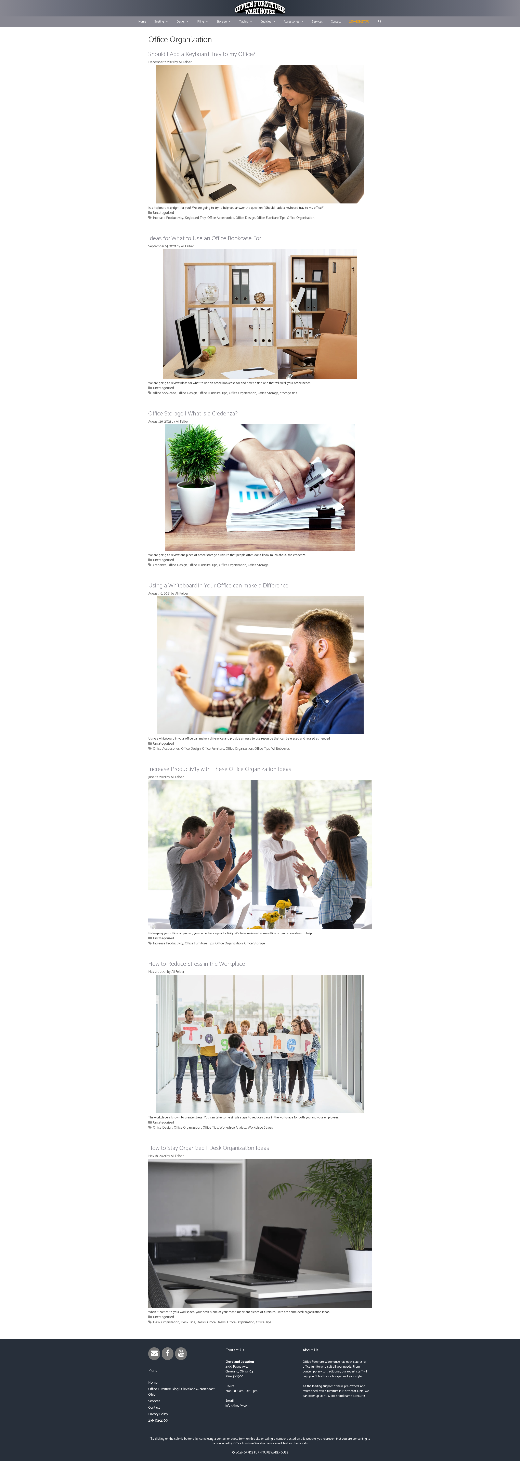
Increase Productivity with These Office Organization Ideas (219, 769)
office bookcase (164, 393)
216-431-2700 (359, 21)
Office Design (245, 218)
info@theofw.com (237, 1405)
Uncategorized (163, 213)
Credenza (159, 565)
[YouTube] (181, 1353)
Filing (200, 21)
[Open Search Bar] (380, 22)
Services (317, 21)
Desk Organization (166, 1322)
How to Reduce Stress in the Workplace (196, 964)
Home (142, 21)
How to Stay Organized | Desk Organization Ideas (208, 1148)
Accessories (291, 21)
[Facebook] (167, 1353)
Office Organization (300, 218)
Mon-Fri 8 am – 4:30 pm (241, 1391)
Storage (222, 21)
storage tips (288, 393)
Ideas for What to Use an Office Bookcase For (204, 238)
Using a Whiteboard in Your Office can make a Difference (218, 586)
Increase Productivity (168, 218)
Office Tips (262, 749)
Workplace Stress (260, 1127)
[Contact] (154, 1353)
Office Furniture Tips (271, 218)
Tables (243, 21)
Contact (336, 21)
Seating (159, 21)
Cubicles (266, 21)
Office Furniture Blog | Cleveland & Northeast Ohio (181, 1392)
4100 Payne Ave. (236, 1366)
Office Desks (216, 1322)
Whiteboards (280, 749)
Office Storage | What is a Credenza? (193, 414)
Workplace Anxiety (233, 1127)
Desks (181, 21)
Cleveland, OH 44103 (239, 1371)
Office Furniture (213, 749)
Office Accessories (220, 218)
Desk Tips (188, 1322)
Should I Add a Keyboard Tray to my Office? (201, 54)
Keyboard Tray (195, 218)
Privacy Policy (158, 1414)
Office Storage (268, 393)
